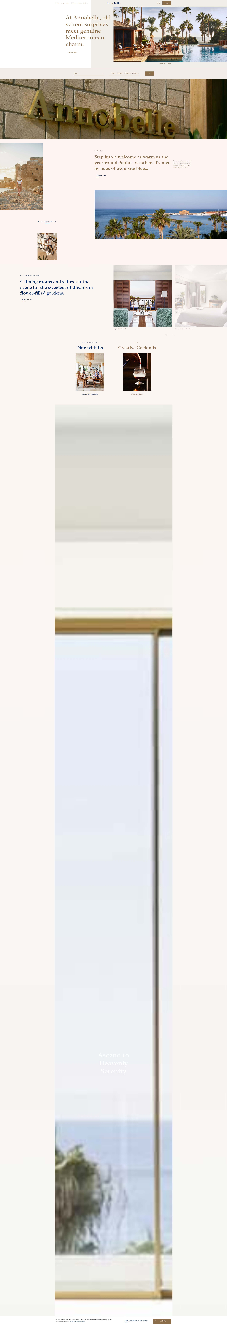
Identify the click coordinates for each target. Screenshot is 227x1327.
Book (167, 3)
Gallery (85, 3)
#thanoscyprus (47, 222)
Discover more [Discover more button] (72, 53)
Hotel (57, 3)
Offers (79, 3)
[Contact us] (160, 4)
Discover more (101, 175)
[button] (167, 335)
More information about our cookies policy (136, 1321)
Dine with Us (89, 347)
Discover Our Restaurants (90, 394)
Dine (67, 3)
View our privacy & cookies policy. (77, 1321)
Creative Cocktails (137, 347)
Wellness (73, 3)
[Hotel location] (157, 4)
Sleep (62, 3)
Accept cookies (163, 1321)
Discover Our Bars (137, 394)
